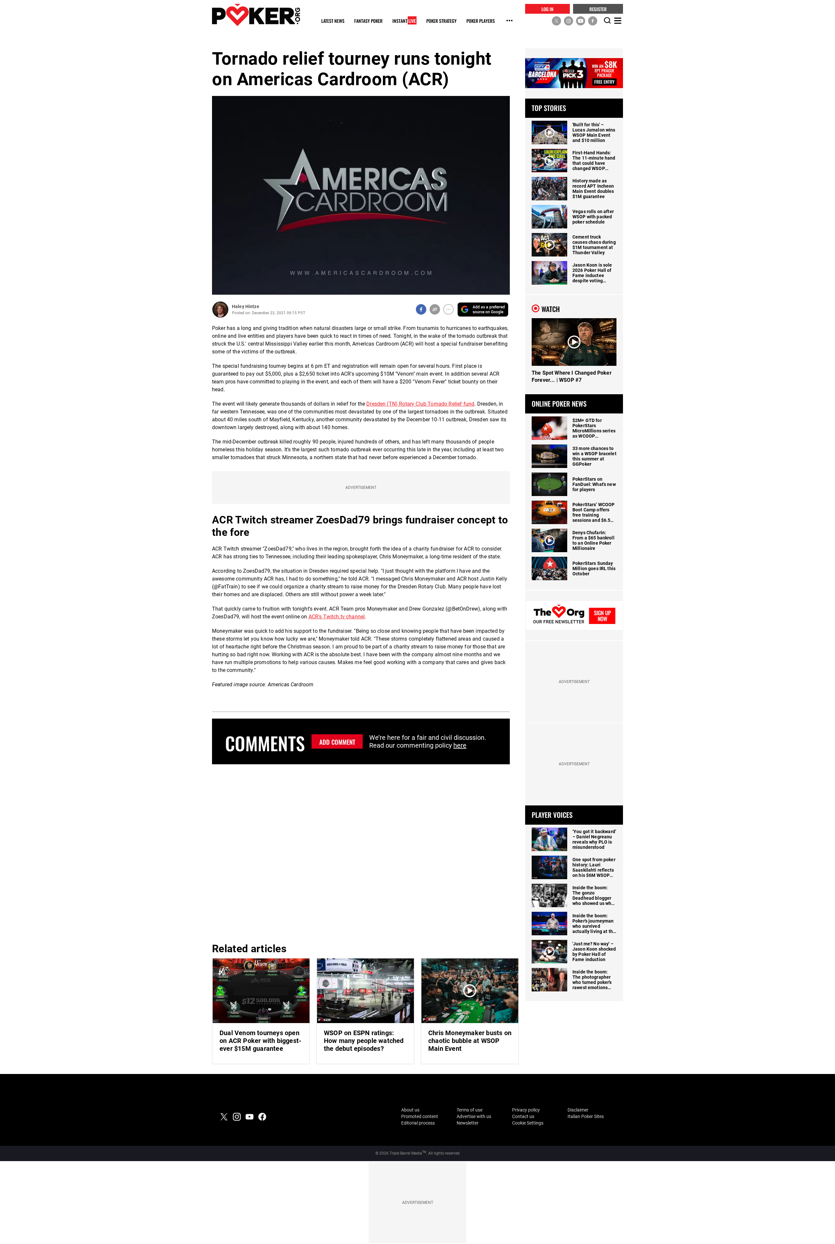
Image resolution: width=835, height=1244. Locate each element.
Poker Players (480, 21)
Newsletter (467, 1123)
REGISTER (598, 9)
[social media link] (556, 20)
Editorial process (418, 1123)
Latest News (332, 21)
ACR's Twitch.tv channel (337, 617)
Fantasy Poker (368, 21)
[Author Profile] (220, 309)
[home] (256, 15)
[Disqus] (361, 852)
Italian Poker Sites (586, 1116)
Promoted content (419, 1116)
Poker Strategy (441, 21)
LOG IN (547, 9)
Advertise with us (474, 1116)
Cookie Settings (527, 1123)
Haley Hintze (245, 306)
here (459, 745)
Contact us (523, 1116)
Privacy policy (526, 1109)
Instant (404, 21)
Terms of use (469, 1109)
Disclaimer (578, 1109)
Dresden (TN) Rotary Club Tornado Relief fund (420, 404)
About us (410, 1109)
